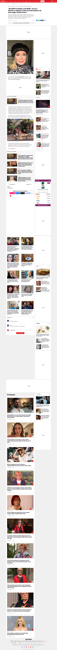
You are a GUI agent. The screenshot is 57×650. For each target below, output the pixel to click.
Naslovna (9, 6)
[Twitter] (24, 647)
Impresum (18, 644)
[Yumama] (39, 643)
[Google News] (33, 647)
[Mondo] (16, 643)
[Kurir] (13, 643)
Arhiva (43, 644)
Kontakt (28, 644)
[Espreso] (20, 643)
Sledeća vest (28, 184)
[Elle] (23, 643)
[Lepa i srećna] (3, 1)
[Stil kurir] (25, 643)
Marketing (14, 644)
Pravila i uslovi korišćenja (23, 644)
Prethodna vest (12, 184)
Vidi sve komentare (20, 333)
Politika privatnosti (38, 644)
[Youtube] (31, 647)
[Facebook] (22, 647)
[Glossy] (28, 643)
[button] (34, 20)
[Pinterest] (26, 647)
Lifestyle (13, 6)
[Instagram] (28, 647)
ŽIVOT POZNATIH (15, 146)
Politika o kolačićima (33, 644)
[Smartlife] (32, 643)
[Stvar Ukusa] (43, 643)
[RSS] (35, 647)
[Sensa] (35, 643)
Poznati (17, 6)
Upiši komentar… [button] (13, 330)
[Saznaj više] (49, 69)
